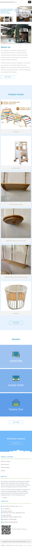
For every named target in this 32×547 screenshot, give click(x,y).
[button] (29, 2)
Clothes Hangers (5, 467)
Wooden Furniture (5, 461)
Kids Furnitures (5, 464)
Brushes (3, 470)
